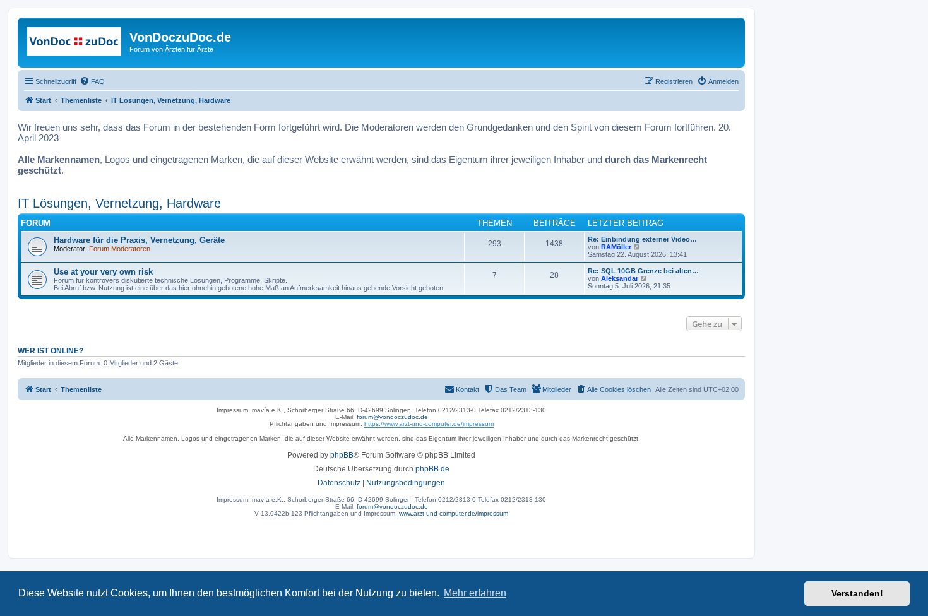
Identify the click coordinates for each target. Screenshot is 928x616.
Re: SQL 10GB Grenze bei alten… (643, 271)
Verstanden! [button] (857, 593)
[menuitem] (92, 81)
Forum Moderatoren (119, 248)
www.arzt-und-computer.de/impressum (453, 513)
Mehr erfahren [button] (475, 593)
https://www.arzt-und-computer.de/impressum (429, 423)
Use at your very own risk (103, 271)
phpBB (342, 455)
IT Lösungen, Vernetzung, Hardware (119, 203)
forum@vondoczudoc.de (392, 416)
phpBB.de (432, 469)
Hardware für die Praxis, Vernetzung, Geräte (139, 240)
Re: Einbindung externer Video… (642, 239)
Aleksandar (619, 278)
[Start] (75, 41)
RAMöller (616, 247)
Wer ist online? (50, 351)
